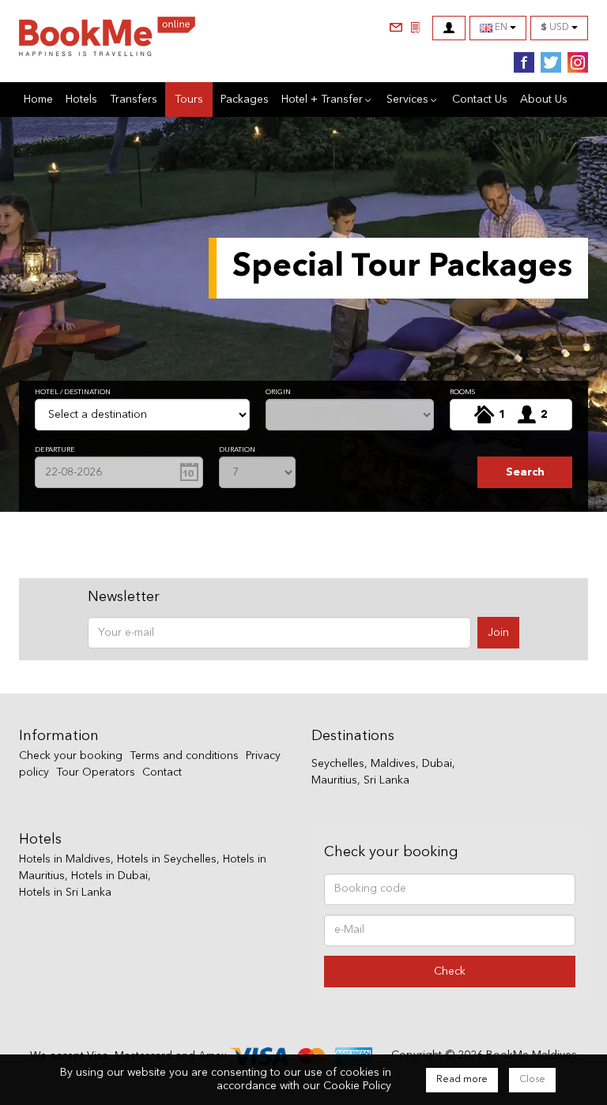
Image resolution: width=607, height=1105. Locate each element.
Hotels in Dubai (109, 875)
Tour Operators (95, 772)
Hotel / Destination (73, 392)
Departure (55, 449)
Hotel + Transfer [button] (322, 99)
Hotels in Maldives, (66, 859)
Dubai (437, 763)
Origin (278, 392)
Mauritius (334, 780)
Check (450, 971)
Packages (245, 99)
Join (498, 632)
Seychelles (337, 763)
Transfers (133, 99)
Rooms (462, 392)
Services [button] (407, 99)
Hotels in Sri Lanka (65, 892)
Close (532, 1079)
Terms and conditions (184, 755)
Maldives (393, 763)
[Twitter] (547, 62)
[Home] (107, 40)
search (525, 472)
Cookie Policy (357, 1086)
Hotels (81, 99)
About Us (543, 99)
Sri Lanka (386, 780)
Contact (162, 772)
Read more (462, 1079)
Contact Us (479, 99)
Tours (194, 99)
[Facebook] (520, 62)
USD (556, 27)
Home (38, 99)
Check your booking (71, 755)
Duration (237, 449)
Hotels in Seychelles (167, 859)
